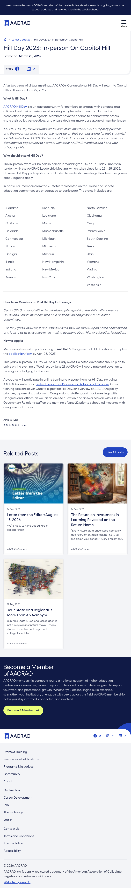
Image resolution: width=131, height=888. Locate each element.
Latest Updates (21, 39)
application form (20, 353)
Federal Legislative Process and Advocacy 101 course (72, 384)
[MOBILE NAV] (124, 23)
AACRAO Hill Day (15, 106)
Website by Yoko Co (17, 882)
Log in (8, 819)
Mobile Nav (124, 23)
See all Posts (115, 452)
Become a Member (20, 710)
